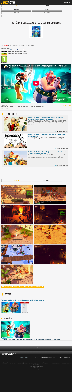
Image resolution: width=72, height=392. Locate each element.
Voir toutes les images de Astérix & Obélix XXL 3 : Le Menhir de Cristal (23, 287)
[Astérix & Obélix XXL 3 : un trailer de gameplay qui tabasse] (36, 329)
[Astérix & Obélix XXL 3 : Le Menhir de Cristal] (17, 194)
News (16, 16)
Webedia (41, 366)
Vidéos (16, 9)
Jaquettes (46, 180)
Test (47, 6)
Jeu (16, 6)
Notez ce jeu (67, 105)
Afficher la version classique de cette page (36, 348)
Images (47, 9)
